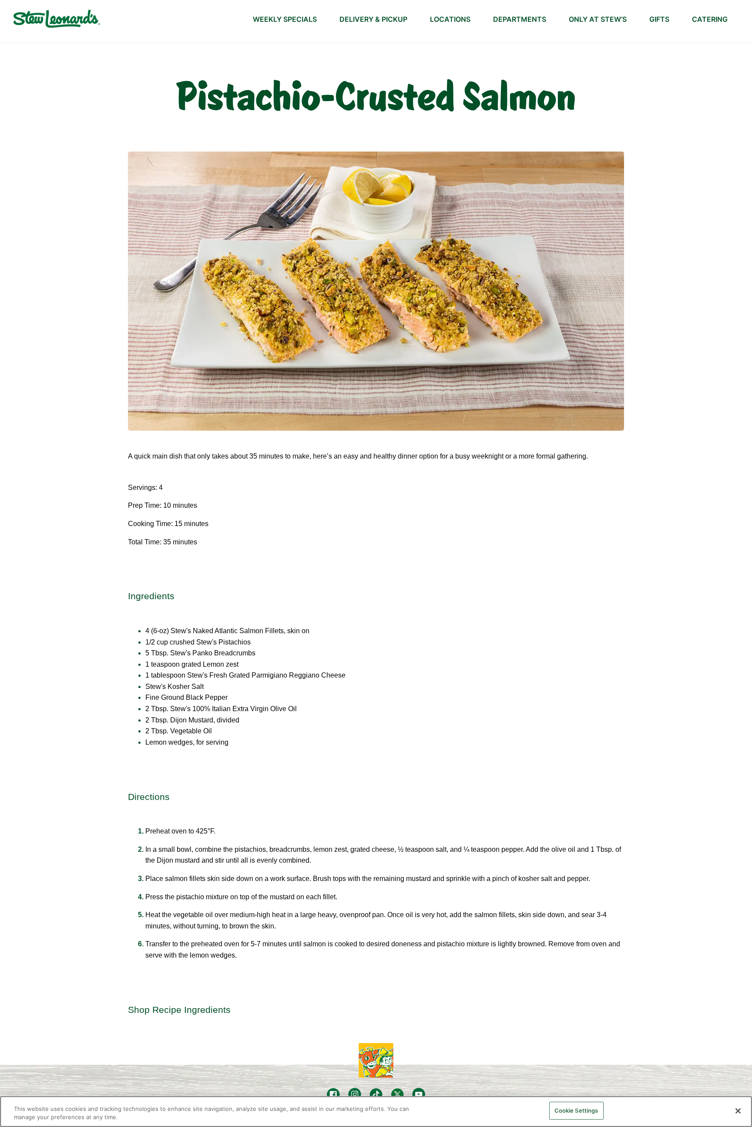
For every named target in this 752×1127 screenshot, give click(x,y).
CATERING (710, 19)
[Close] (738, 1110)
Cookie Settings (576, 1110)
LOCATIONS (450, 19)
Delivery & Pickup (373, 19)
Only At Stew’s (598, 19)
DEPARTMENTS (519, 19)
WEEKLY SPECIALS (285, 19)
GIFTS (659, 19)
